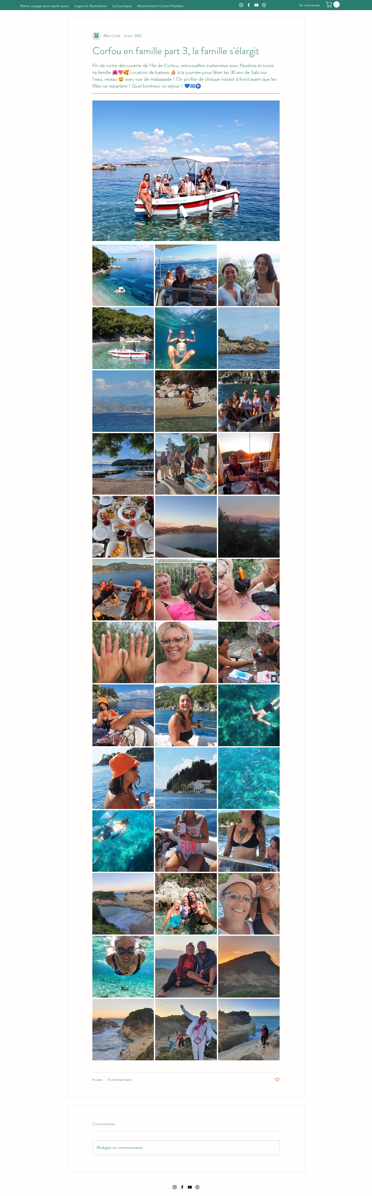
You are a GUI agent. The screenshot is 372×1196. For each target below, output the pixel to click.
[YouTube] (256, 5)
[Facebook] (248, 5)
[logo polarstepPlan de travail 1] (263, 5)
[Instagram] (241, 5)
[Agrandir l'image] (123, 275)
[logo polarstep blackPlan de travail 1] (197, 1187)
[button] (333, 4)
